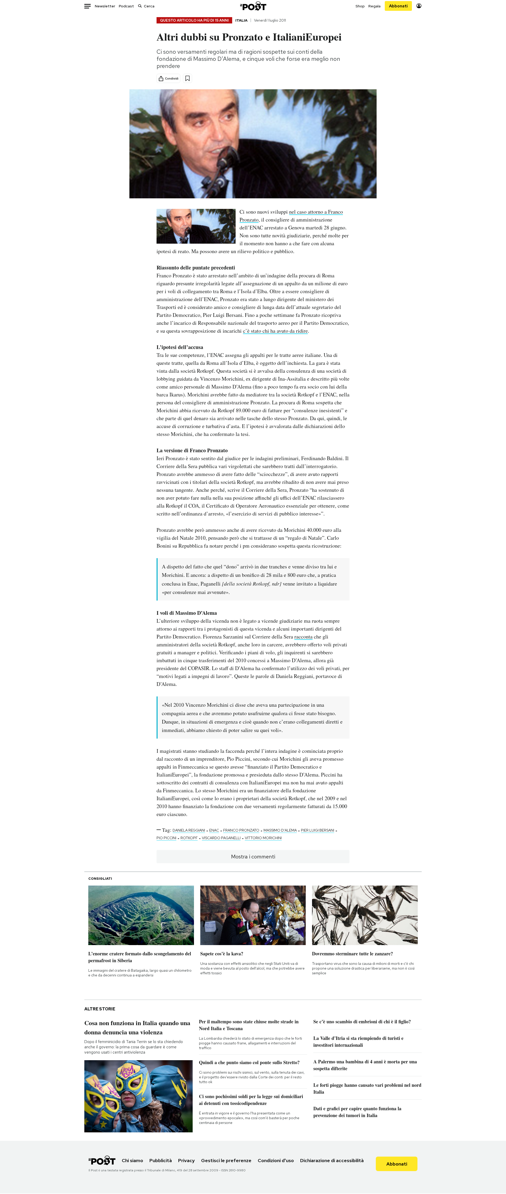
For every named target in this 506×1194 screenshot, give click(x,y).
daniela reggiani (189, 830)
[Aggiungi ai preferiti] (187, 78)
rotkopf (189, 838)
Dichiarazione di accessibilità (332, 1160)
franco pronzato (241, 830)
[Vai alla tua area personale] (419, 6)
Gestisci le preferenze (226, 1160)
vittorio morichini (263, 838)
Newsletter (105, 6)
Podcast (126, 6)
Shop (360, 6)
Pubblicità (160, 1160)
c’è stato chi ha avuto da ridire (275, 330)
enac (214, 830)
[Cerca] (140, 6)
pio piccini (166, 838)
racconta (303, 636)
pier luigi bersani (317, 830)
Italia (241, 20)
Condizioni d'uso (276, 1160)
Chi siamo (132, 1160)
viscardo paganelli (221, 838)
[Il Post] (253, 6)
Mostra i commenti (253, 856)
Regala (374, 6)
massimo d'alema (280, 830)
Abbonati (398, 6)
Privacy (186, 1160)
